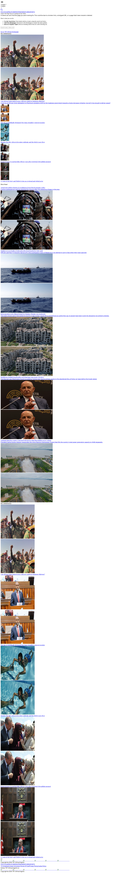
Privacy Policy (33, 866)
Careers (17, 866)
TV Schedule (5, 866)
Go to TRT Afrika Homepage (10, 32)
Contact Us (12, 866)
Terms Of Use (24, 866)
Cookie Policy (42, 866)
